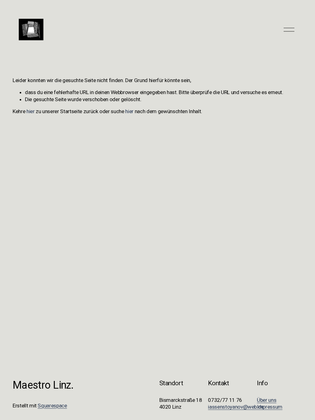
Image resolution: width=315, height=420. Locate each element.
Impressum (269, 407)
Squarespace (52, 405)
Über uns (266, 400)
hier (30, 111)
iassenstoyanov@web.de (236, 407)
